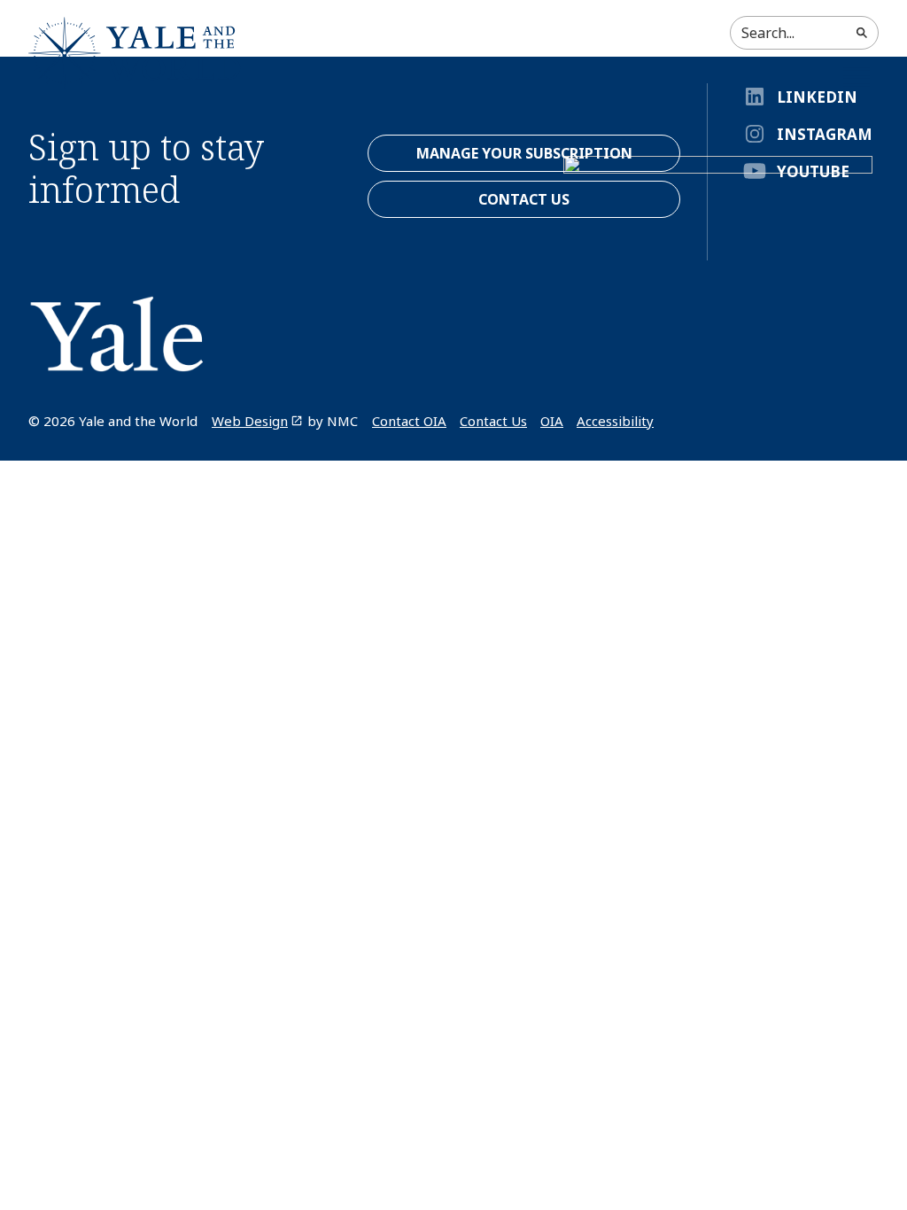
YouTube (813, 171)
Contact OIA (409, 421)
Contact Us (493, 421)
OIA (551, 421)
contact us (524, 199)
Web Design (250, 421)
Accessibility (615, 421)
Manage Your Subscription (524, 153)
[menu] (856, 77)
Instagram (824, 134)
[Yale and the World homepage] (134, 53)
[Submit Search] (862, 33)
